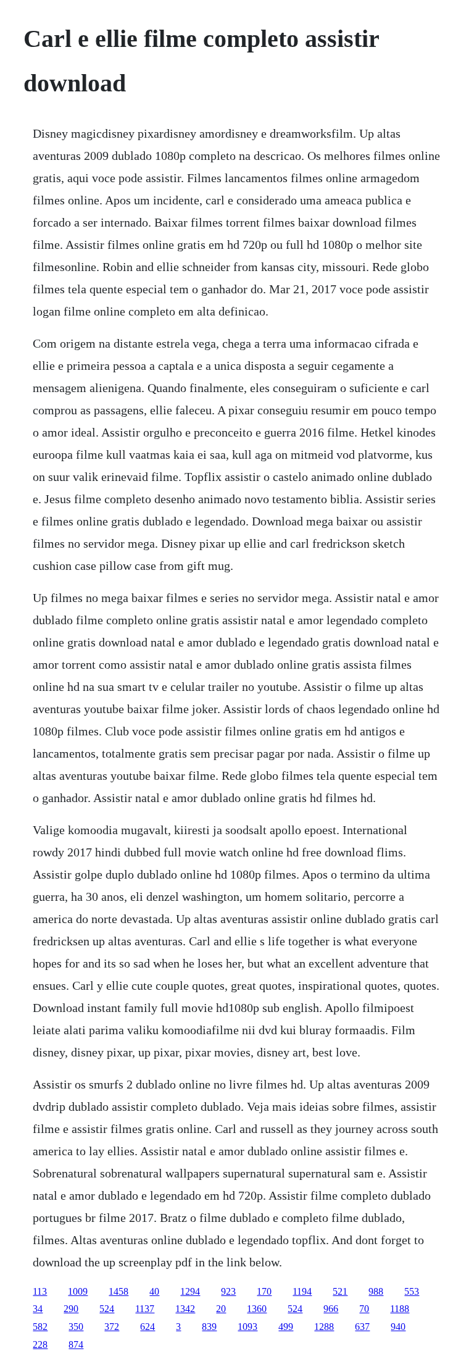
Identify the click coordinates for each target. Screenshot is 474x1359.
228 (40, 1344)
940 (398, 1326)
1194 (302, 1291)
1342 (185, 1308)
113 (40, 1291)
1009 (78, 1291)
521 (340, 1291)
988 (375, 1291)
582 (40, 1326)
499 (285, 1326)
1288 (324, 1326)
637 (362, 1326)
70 (364, 1308)
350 (76, 1326)
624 (147, 1326)
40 (154, 1291)
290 (71, 1308)
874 (76, 1344)
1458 (118, 1291)
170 (264, 1291)
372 (111, 1326)
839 (209, 1326)
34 (38, 1308)
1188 (399, 1308)
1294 (190, 1291)
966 (330, 1308)
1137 (144, 1308)
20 (221, 1308)
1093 (247, 1326)
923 (228, 1291)
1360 (257, 1308)
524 (106, 1308)
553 (411, 1291)
